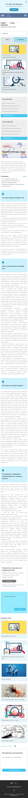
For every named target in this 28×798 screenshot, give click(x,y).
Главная (3, 23)
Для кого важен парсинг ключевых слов (11, 180)
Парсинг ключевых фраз (14, 151)
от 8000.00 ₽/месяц (7, 138)
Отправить (20, 609)
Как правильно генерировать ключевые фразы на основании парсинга (13, 185)
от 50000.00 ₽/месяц (8, 115)
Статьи (12, 23)
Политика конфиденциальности (14, 786)
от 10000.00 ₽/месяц (14, 770)
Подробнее (14, 9)
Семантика (4, 25)
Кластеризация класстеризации (12, 753)
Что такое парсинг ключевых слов (9, 179)
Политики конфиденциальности (9, 586)
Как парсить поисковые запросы (9, 182)
